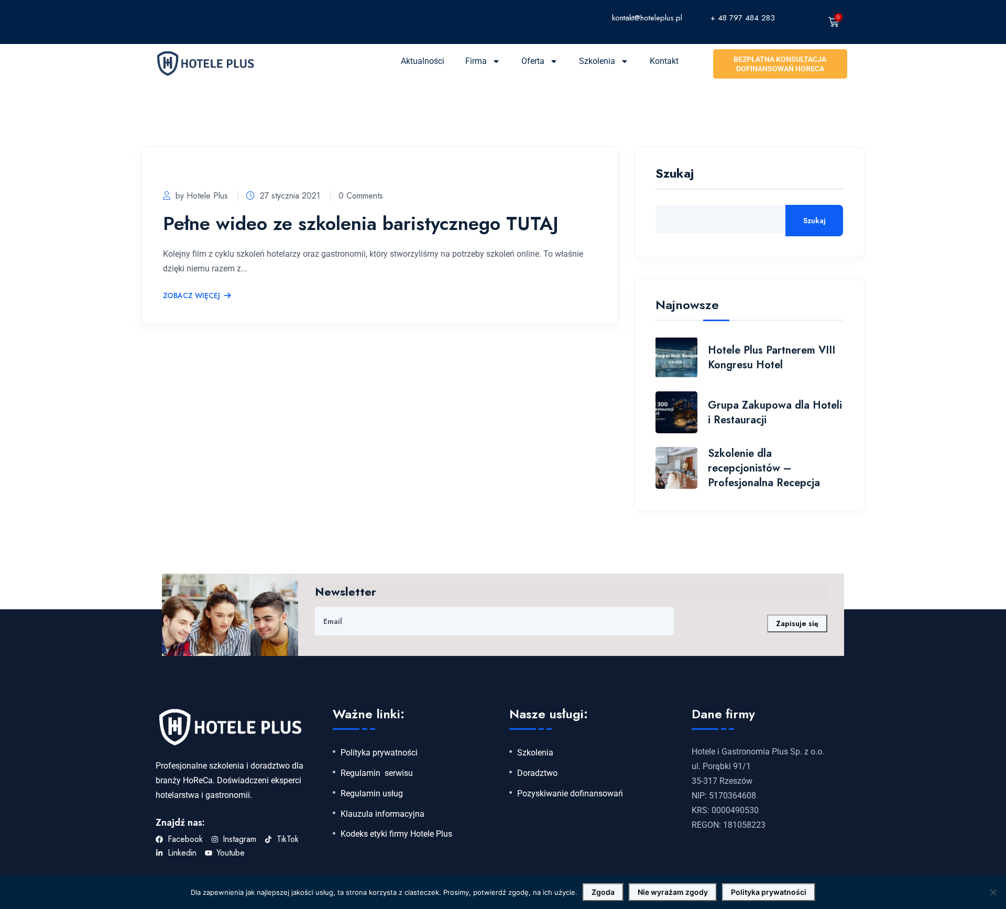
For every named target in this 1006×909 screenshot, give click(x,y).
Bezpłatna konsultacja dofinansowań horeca (780, 64)
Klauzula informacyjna (382, 814)
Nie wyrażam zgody (673, 892)
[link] (560, 17)
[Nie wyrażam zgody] (993, 892)
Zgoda (603, 892)
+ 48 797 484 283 (742, 18)
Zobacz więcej (191, 296)
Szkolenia (597, 61)
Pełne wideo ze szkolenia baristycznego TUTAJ (361, 223)
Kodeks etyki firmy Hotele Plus (396, 834)
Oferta (532, 61)
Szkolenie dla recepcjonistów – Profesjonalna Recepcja (764, 468)
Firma (476, 61)
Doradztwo (537, 773)
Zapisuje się (797, 623)
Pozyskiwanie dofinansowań (570, 793)
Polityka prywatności (379, 753)
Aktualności (422, 61)
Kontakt (664, 61)
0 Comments (360, 196)
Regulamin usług (372, 793)
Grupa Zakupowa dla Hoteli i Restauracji (775, 413)
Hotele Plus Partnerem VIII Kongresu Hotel (771, 358)
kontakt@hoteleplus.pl (647, 18)
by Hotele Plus (202, 196)
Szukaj (674, 174)
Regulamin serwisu (377, 773)
